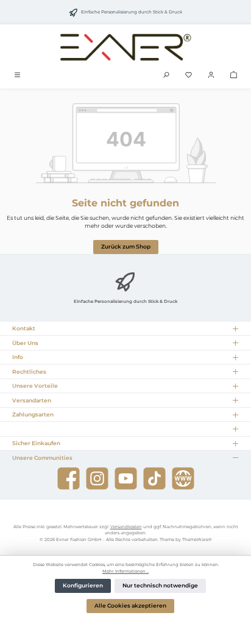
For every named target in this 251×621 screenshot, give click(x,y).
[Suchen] (166, 75)
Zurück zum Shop (125, 247)
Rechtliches (29, 371)
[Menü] (17, 75)
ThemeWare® (197, 539)
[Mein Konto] (211, 75)
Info (17, 357)
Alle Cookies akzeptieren (130, 606)
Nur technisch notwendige (160, 586)
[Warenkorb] (233, 75)
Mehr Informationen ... (125, 571)
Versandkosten (126, 526)
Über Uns (25, 343)
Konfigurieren (83, 586)
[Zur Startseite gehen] (125, 46)
